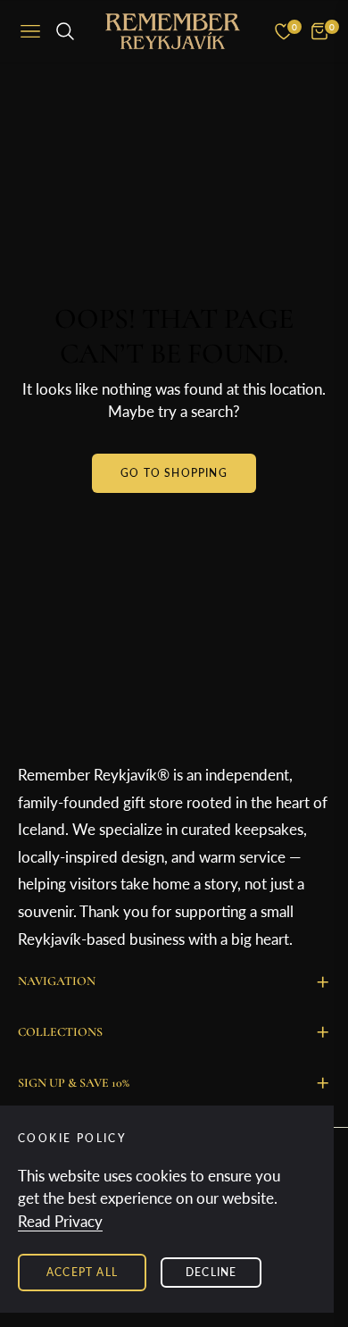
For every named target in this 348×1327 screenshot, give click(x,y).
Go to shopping (174, 473)
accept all (82, 1272)
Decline (211, 1272)
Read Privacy (60, 1221)
